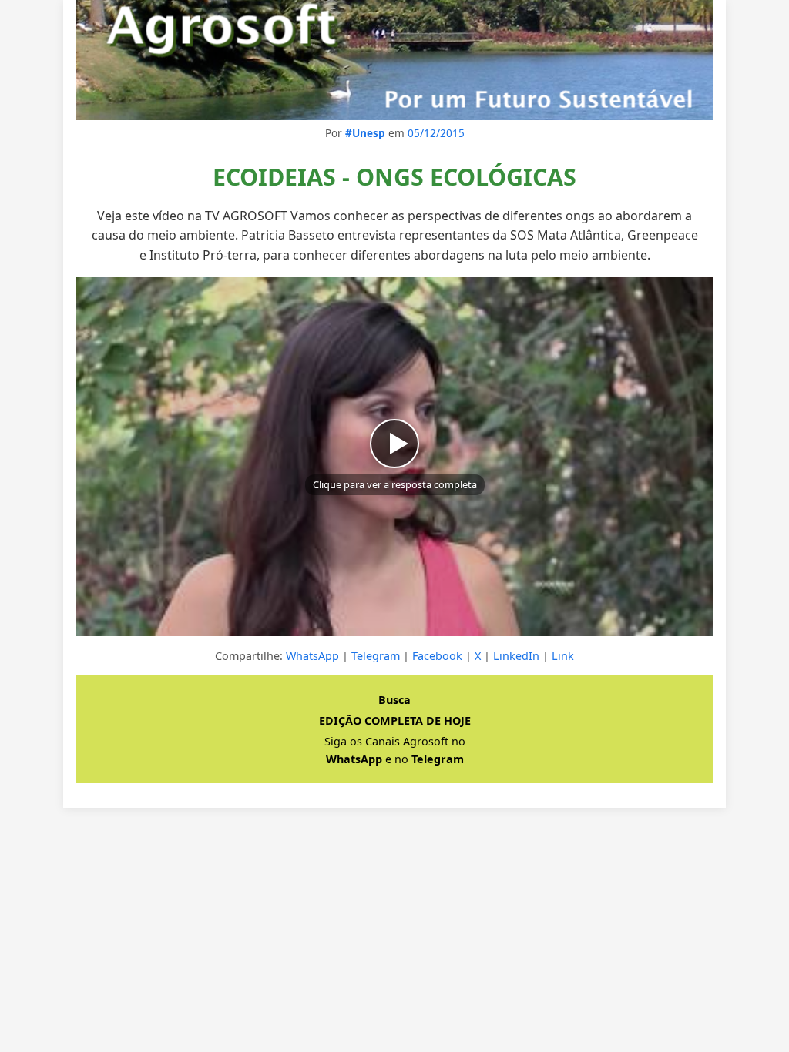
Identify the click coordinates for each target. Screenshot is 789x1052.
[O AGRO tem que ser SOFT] (394, 60)
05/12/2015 (436, 133)
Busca (394, 699)
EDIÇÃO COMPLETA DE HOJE (395, 720)
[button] (394, 456)
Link (563, 655)
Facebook (437, 655)
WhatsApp (312, 655)
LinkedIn (516, 655)
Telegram (375, 655)
